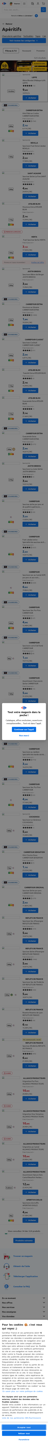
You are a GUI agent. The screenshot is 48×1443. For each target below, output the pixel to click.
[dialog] (24, 1381)
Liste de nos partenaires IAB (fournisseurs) (21, 1418)
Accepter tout (24, 1427)
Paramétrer (24, 1439)
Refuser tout (24, 1433)
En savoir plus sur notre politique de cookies (23, 1391)
